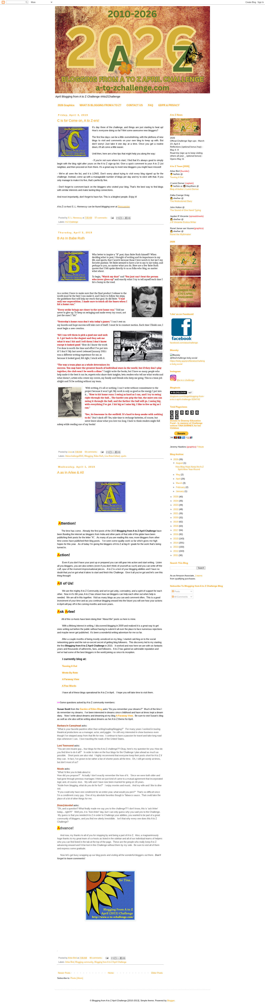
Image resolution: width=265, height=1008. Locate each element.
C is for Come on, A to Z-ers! (78, 121)
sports (123, 456)
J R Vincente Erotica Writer (183, 222)
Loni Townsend (65, 745)
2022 (176, 509)
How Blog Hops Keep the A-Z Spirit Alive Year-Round (189, 468)
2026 (176, 459)
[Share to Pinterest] (129, 218)
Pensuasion (124, 206)
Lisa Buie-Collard (112, 456)
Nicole (60, 768)
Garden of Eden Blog (91, 709)
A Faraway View (70, 679)
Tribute (200, 447)
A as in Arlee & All (70, 472)
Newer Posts (64, 973)
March (179, 483)
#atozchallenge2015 (74, 456)
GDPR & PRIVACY (169, 105)
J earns (198, 575)
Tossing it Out (176, 177)
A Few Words (68, 686)
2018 (176, 526)
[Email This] (117, 218)
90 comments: (96, 958)
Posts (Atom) (77, 978)
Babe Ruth (98, 456)
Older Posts (157, 973)
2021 (176, 513)
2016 (176, 534)
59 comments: (91, 452)
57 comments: (101, 218)
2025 (176, 496)
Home (111, 973)
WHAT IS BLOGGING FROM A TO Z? (100, 105)
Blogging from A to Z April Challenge (110, 962)
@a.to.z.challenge (185, 380)
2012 (176, 551)
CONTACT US (135, 105)
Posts (177, 591)
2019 (176, 521)
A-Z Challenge (71, 222)
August (179, 463)
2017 (176, 530)
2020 (176, 517)
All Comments (181, 596)
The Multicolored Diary (181, 201)
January (180, 491)
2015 (176, 538)
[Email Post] (112, 218)
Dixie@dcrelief (65, 805)
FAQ (150, 105)
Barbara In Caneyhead (69, 725)
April (178, 478)
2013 (176, 547)
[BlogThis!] (120, 218)
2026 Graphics (66, 105)
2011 (176, 555)
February (181, 487)
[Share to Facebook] (126, 218)
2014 (176, 542)
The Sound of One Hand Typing (185, 210)
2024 (176, 501)
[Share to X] (123, 218)
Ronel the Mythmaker (180, 234)
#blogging (88, 456)
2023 (176, 505)
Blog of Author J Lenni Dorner (184, 189)
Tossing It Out (69, 666)
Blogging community (84, 962)
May (178, 474)
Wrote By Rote (70, 672)
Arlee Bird (69, 962)
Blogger (171, 1000)
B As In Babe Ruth (71, 238)
